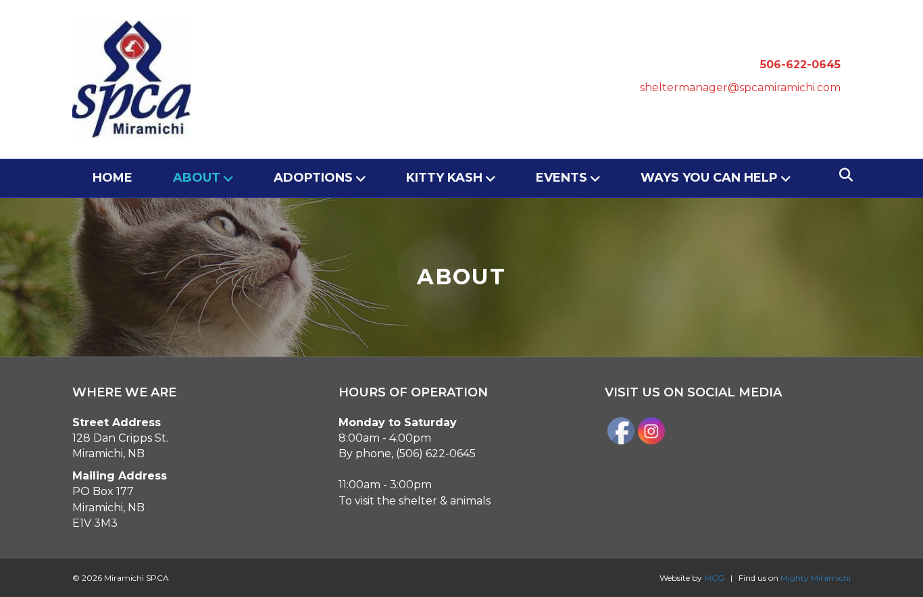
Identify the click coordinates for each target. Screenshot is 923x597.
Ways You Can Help (709, 177)
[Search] (842, 175)
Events (561, 177)
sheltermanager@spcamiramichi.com (740, 87)
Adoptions (313, 177)
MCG (714, 578)
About (196, 177)
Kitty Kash (444, 177)
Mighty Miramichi (815, 578)
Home (112, 177)
